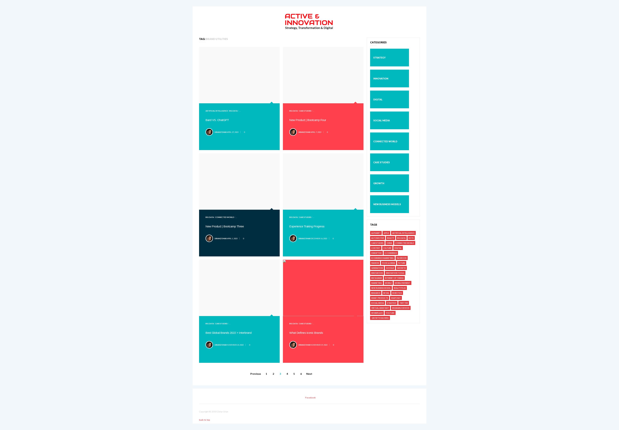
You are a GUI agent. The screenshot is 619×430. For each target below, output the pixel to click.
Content (375, 248)
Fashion (375, 263)
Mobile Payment (402, 283)
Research (375, 293)
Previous (255, 373)
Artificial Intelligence (217, 111)
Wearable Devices (400, 308)
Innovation (380, 78)
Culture (387, 248)
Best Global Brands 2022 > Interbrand (228, 332)
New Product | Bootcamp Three (225, 226)
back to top (205, 420)
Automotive (377, 238)
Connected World (224, 217)
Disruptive (376, 253)
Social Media (381, 120)
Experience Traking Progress (306, 226)
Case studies (305, 111)
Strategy (379, 57)
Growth (378, 183)
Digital (378, 99)
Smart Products (379, 298)
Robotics (397, 293)
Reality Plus (400, 288)
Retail (386, 293)
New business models (387, 204)
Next (309, 373)
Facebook (402, 258)
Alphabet (376, 233)
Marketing (376, 283)
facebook (310, 398)
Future (401, 263)
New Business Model (381, 288)
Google (390, 268)
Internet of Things (394, 278)
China (389, 243)
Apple (386, 233)
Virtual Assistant (380, 308)
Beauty (390, 238)
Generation (377, 268)
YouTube (390, 313)
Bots (411, 238)
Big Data (233, 111)
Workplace (377, 313)
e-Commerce (391, 253)
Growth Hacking (380, 318)
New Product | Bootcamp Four (307, 120)
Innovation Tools (395, 273)
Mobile (388, 283)
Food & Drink (388, 263)
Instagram (376, 278)
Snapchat (396, 298)
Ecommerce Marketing (382, 258)
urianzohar (221, 132)
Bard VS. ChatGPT (217, 120)
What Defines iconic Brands (306, 332)
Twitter (403, 303)
